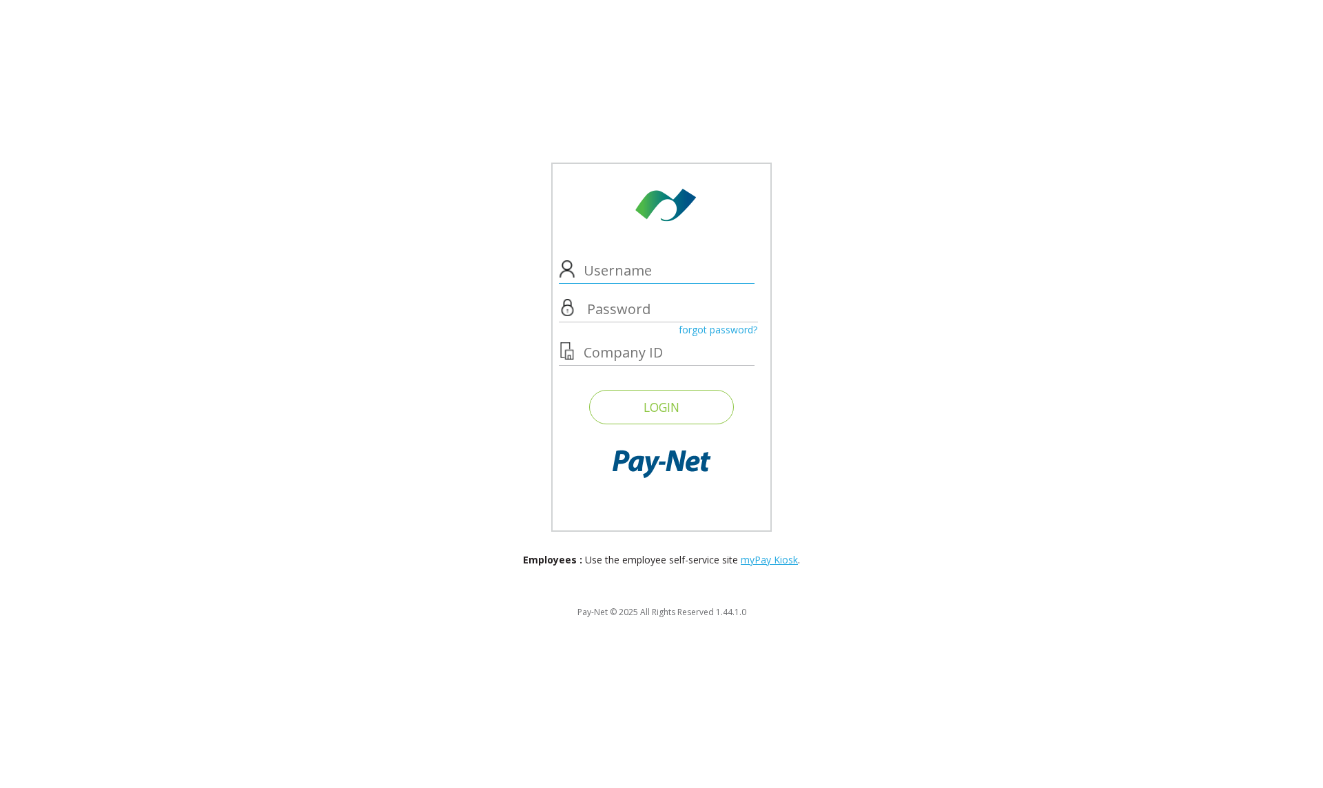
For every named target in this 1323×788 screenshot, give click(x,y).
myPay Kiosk (769, 559)
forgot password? (718, 329)
